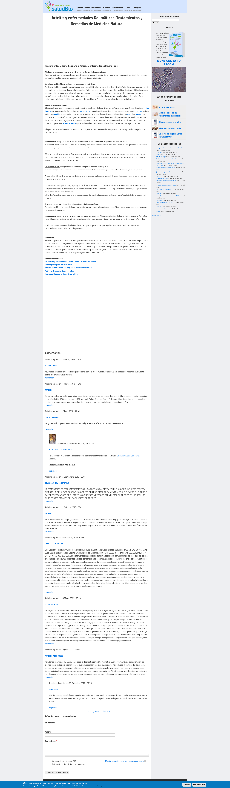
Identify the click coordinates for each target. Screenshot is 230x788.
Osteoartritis (51, 604)
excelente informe (162, 178)
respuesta (53, 689)
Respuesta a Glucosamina (60, 449)
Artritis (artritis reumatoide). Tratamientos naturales (68, 267)
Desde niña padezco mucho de (166, 185)
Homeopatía (96, 9)
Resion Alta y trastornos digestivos (167, 159)
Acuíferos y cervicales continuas (166, 180)
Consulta (158, 193)
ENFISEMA (159, 152)
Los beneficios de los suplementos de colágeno (170, 114)
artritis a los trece (54, 656)
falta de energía (161, 157)
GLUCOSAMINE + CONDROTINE (57, 483)
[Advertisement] (65, 43)
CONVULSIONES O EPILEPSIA (165, 202)
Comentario (51, 741)
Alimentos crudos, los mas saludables (168, 196)
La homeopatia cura (162, 209)
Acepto (186, 785)
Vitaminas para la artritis (170, 122)
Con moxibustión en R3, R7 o (165, 189)
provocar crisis (69, 123)
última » (106, 711)
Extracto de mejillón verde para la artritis (170, 135)
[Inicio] (58, 6)
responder (49, 377)
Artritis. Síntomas (167, 107)
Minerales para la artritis (170, 128)
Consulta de (159, 176)
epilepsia (159, 200)
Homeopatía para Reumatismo (58, 264)
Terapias (136, 9)
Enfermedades (83, 9)
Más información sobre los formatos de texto (124, 761)
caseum (158, 154)
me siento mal (51, 365)
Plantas (106, 9)
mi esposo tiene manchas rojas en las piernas (170, 148)
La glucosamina (52, 417)
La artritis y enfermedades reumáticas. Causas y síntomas (70, 261)
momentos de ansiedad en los (165, 167)
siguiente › (96, 711)
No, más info (199, 785)
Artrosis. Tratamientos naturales (59, 270)
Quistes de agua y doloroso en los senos (169, 172)
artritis (48, 513)
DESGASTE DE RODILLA (54, 543)
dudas (158, 211)
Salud (128, 9)
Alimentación (117, 9)
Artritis (48, 390)
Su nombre (50, 722)
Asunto (48, 731)
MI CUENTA (156, 215)
